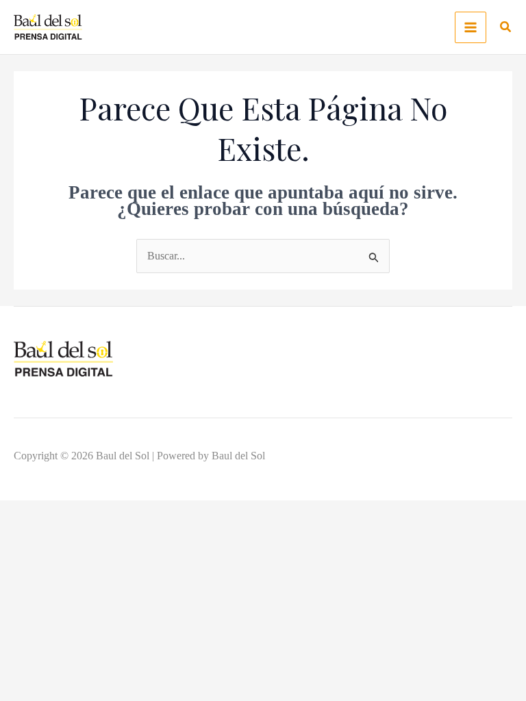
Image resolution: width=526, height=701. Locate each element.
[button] (506, 29)
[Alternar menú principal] (470, 27)
